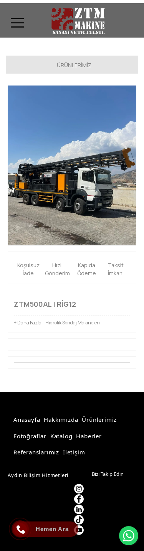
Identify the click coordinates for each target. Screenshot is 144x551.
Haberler (88, 436)
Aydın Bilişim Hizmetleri (38, 475)
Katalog (61, 436)
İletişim (74, 452)
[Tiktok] (79, 520)
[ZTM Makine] (77, 21)
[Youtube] (79, 530)
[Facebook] (79, 499)
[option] (72, 165)
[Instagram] (79, 488)
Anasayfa (26, 419)
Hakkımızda (61, 419)
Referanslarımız (36, 452)
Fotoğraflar (29, 436)
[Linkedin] (79, 509)
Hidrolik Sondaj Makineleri (72, 322)
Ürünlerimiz (99, 419)
